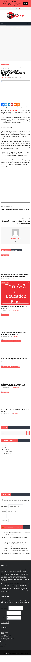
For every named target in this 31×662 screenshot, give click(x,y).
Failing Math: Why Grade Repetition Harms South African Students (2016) (13, 385)
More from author (16, 250)
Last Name (3, 516)
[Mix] (18, 104)
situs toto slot (3, 644)
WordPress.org (7, 453)
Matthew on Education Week (13, 527)
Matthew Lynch (5, 77)
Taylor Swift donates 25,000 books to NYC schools (15, 410)
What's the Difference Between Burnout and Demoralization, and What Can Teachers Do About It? (16, 548)
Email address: (5, 506)
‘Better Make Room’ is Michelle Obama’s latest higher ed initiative (14, 333)
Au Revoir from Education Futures (13, 532)
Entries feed (7, 449)
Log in (5, 447)
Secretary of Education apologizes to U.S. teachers (14, 307)
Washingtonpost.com (15, 110)
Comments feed (8, 451)
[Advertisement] (15, 44)
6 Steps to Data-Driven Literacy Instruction (15, 537)
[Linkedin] (9, 104)
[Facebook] (2, 104)
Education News (5, 64)
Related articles (6, 250)
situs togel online (4, 640)
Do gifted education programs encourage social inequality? (14, 359)
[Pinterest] (12, 104)
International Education (15, 366)
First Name (3, 511)
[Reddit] (15, 104)
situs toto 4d (3, 643)
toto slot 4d (2, 646)
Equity (11, 340)
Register (6, 445)
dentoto (2, 641)
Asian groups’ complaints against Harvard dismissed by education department (15, 275)
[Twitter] (5, 104)
